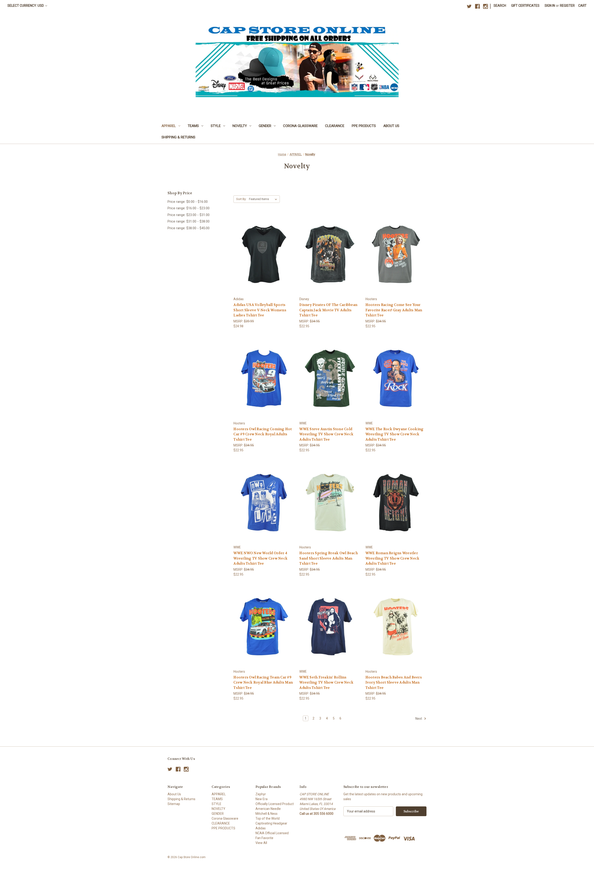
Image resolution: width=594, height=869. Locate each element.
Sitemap (174, 804)
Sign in (550, 5)
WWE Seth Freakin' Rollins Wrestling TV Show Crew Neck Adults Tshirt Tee (326, 682)
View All (261, 843)
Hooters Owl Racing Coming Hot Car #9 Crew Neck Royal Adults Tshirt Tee (262, 434)
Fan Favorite (264, 838)
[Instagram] (485, 6)
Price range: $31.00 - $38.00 (189, 221)
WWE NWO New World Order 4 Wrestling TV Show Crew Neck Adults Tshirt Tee (260, 558)
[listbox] (264, 199)
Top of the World (267, 818)
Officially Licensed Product (274, 804)
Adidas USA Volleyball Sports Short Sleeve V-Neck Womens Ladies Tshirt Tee (259, 310)
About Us (391, 126)
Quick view (260, 246)
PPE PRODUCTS (364, 126)
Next (419, 718)
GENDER (265, 126)
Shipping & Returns (178, 137)
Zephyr (260, 794)
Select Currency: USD (26, 5)
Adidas (260, 828)
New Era (261, 799)
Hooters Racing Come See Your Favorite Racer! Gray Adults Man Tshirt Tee (393, 310)
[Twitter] (469, 6)
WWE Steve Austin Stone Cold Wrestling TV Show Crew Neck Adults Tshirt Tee (326, 434)
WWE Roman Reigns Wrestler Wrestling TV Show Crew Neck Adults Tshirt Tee (392, 558)
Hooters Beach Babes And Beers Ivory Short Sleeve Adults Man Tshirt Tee (393, 682)
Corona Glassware (300, 126)
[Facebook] (477, 6)
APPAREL (168, 126)
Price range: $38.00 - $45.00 (189, 228)
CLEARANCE (334, 126)
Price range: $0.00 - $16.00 (188, 202)
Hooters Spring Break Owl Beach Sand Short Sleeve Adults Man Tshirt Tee (328, 558)
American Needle (268, 809)
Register (567, 5)
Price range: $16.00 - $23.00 (189, 208)
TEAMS (193, 126)
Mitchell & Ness (266, 813)
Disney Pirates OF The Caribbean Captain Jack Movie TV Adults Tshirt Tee (328, 310)
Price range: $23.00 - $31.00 (189, 215)
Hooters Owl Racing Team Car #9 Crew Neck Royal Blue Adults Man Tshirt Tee (263, 682)
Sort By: (241, 199)
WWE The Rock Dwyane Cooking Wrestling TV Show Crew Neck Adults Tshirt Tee (394, 434)
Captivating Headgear (271, 823)
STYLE (216, 126)
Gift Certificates (525, 5)
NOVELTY (239, 126)
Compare (262, 254)
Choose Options (264, 262)
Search (500, 5)
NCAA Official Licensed (272, 833)
